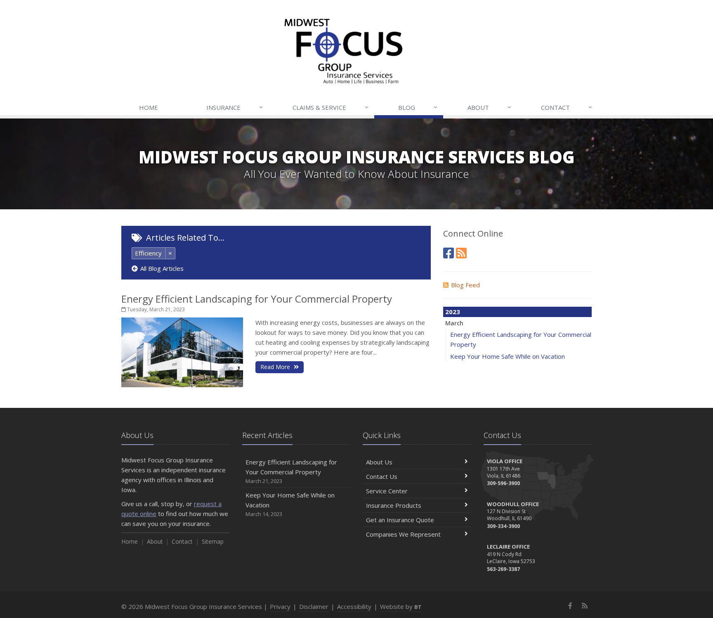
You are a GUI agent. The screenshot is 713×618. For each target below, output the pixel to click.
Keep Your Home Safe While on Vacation (507, 356)
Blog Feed (465, 285)
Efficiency (148, 253)
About (489, 107)
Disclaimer (313, 606)
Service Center (387, 491)
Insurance (234, 107)
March (454, 323)
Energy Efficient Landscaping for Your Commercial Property (256, 298)
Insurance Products (393, 505)
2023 (452, 312)
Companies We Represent (403, 534)
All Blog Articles (162, 268)
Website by (401, 606)
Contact (566, 107)
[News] (461, 252)
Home (148, 107)
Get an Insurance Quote (400, 520)
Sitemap (213, 541)
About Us (379, 462)
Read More (276, 367)
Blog (417, 107)
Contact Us (381, 476)
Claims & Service (330, 107)
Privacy (280, 606)
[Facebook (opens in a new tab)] (448, 252)
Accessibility (354, 606)
